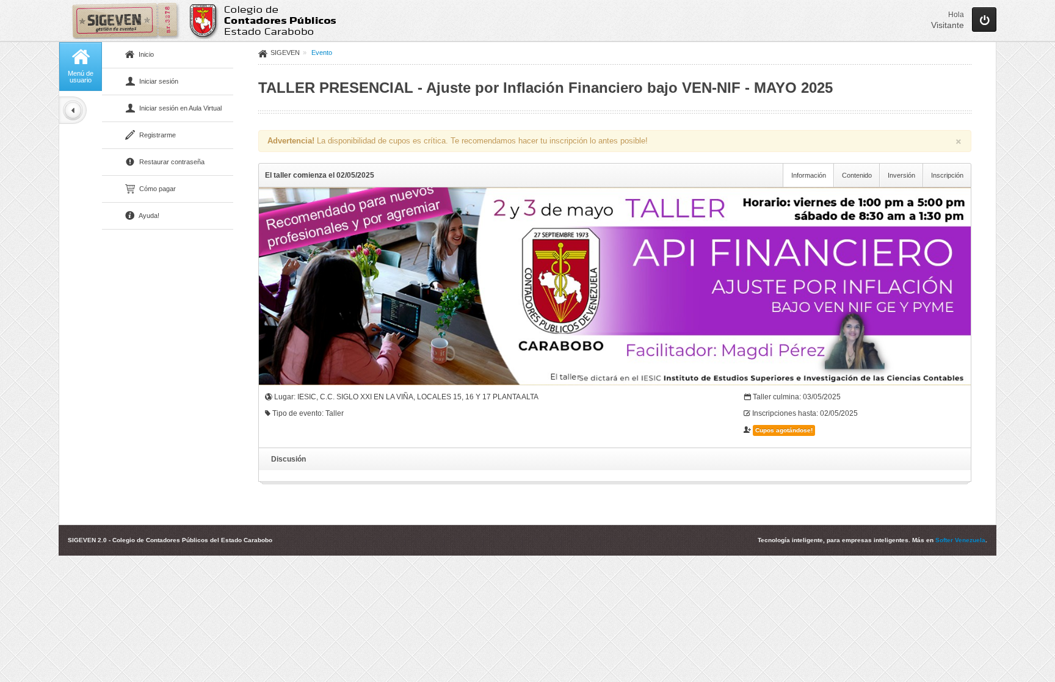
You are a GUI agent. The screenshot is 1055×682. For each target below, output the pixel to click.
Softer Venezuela (960, 540)
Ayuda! (148, 215)
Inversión (901, 175)
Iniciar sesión (157, 81)
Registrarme (156, 135)
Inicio (145, 54)
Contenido (857, 175)
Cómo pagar (156, 188)
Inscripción (947, 175)
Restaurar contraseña (171, 161)
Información (808, 175)
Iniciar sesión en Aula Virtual (179, 108)
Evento (321, 52)
